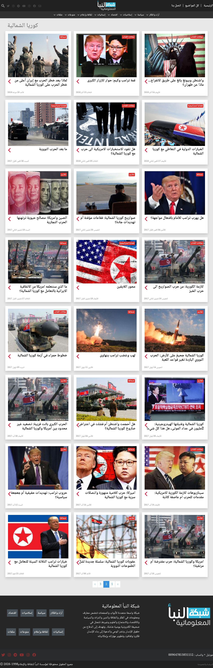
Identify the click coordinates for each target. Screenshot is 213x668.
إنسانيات (101, 15)
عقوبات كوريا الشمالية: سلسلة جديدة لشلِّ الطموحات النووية (107, 564)
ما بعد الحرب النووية (53, 149)
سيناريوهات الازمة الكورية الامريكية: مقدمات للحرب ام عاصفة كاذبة (179, 495)
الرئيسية (208, 5)
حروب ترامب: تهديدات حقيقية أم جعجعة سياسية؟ (39, 495)
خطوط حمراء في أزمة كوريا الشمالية (42, 356)
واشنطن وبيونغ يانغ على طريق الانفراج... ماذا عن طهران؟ (176, 83)
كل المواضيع (192, 5)
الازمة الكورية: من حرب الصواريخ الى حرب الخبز (178, 289)
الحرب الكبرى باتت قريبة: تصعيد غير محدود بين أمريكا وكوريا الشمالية (42, 426)
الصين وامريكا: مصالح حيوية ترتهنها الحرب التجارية (42, 220)
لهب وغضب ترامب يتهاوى (117, 356)
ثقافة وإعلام (86, 15)
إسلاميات (127, 15)
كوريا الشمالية (22, 25)
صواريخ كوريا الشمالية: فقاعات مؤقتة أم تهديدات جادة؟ (108, 220)
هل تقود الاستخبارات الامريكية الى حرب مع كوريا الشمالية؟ (108, 151)
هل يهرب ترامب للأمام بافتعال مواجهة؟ (177, 218)
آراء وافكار (154, 15)
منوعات (71, 15)
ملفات (59, 15)
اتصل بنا (176, 5)
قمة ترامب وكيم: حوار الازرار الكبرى (111, 81)
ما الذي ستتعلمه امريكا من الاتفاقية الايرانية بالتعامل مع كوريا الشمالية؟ (43, 289)
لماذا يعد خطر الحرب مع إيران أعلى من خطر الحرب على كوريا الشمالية (40, 83)
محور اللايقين (126, 287)
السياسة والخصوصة (205, 664)
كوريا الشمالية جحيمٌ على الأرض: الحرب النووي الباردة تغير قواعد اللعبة (177, 358)
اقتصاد (114, 15)
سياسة (140, 15)
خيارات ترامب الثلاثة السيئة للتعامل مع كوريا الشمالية (40, 564)
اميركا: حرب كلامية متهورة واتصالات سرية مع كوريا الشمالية (110, 495)
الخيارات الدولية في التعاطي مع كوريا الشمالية (178, 151)
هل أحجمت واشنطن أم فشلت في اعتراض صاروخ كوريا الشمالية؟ (107, 426)
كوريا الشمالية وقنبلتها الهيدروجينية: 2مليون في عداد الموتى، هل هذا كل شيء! (175, 426)
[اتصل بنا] (39, 6)
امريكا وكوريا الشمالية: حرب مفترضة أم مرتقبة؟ (177, 564)
